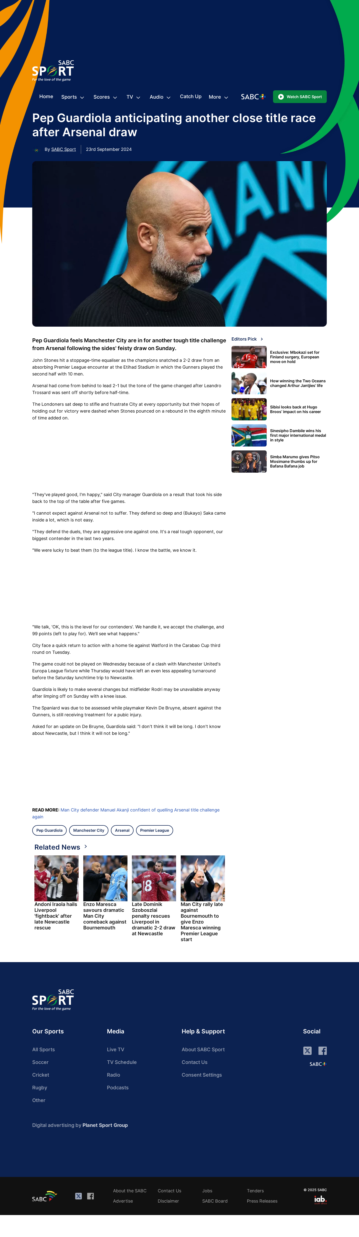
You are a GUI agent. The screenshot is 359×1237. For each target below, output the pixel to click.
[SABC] (45, 1196)
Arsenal (122, 830)
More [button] (215, 97)
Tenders (255, 1190)
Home (46, 96)
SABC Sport (63, 149)
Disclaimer (168, 1201)
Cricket (40, 1075)
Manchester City (88, 830)
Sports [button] (69, 97)
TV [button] (130, 97)
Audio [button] (156, 97)
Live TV (115, 1049)
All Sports (43, 1049)
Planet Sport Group (105, 1125)
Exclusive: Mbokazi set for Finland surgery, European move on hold (294, 357)
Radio (113, 1075)
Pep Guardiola (49, 830)
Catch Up (190, 96)
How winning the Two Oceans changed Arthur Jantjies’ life (298, 383)
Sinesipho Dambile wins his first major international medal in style (298, 435)
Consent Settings (202, 1075)
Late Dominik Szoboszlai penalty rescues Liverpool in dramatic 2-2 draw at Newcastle (153, 918)
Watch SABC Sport (304, 96)
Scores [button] (102, 97)
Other (38, 1100)
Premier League (154, 830)
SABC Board (215, 1201)
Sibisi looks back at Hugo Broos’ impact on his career (295, 409)
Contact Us (195, 1062)
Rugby (39, 1088)
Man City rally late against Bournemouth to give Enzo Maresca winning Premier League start (202, 921)
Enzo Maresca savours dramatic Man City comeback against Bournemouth (105, 916)
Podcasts (118, 1088)
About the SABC (130, 1190)
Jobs (207, 1190)
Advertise (123, 1201)
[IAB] (320, 1199)
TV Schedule (122, 1062)
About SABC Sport (203, 1049)
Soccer (40, 1062)
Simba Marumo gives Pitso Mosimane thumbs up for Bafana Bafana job (295, 461)
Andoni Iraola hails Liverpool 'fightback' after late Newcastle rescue (55, 916)
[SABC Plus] (318, 1064)
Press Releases (262, 1201)
